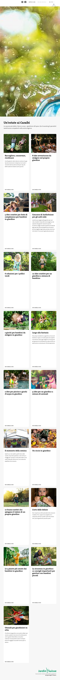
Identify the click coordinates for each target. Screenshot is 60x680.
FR (52, 2)
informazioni (9, 189)
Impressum (32, 2)
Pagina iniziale (42, 2)
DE (50, 2)
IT (53, 2)
